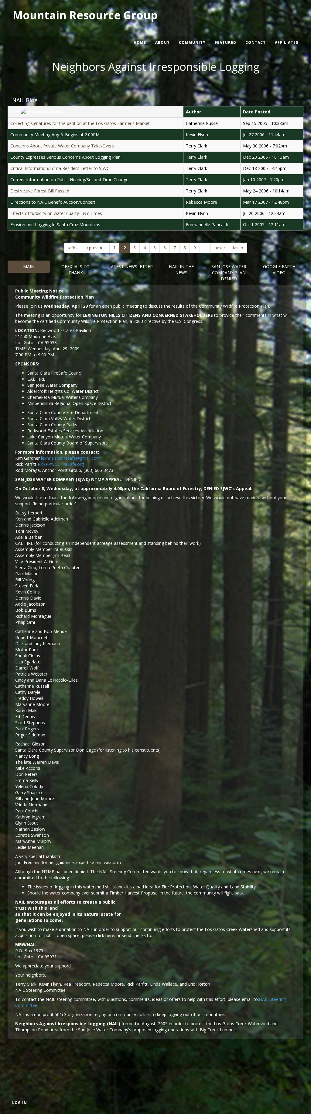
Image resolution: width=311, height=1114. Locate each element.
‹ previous (96, 248)
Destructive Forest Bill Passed (39, 191)
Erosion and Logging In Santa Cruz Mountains (55, 224)
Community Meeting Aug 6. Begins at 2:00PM (55, 134)
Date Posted (256, 112)
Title (15, 112)
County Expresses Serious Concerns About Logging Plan (65, 157)
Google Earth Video (279, 269)
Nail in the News (181, 269)
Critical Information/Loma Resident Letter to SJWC (59, 168)
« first (73, 248)
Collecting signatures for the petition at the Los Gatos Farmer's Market (80, 123)
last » (238, 248)
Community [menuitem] (192, 42)
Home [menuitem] (140, 42)
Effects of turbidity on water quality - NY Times (56, 213)
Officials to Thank (75, 269)
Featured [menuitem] (225, 42)
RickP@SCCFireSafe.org (61, 464)
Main (28, 266)
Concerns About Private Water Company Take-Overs (62, 146)
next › (219, 248)
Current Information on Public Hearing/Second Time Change (69, 179)
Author (193, 112)
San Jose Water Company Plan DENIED (228, 273)
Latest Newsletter (130, 266)
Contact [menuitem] (255, 42)
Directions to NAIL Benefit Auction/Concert (52, 202)
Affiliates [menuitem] (286, 42)
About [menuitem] (162, 42)
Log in (19, 1102)
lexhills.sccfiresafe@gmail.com (70, 458)
